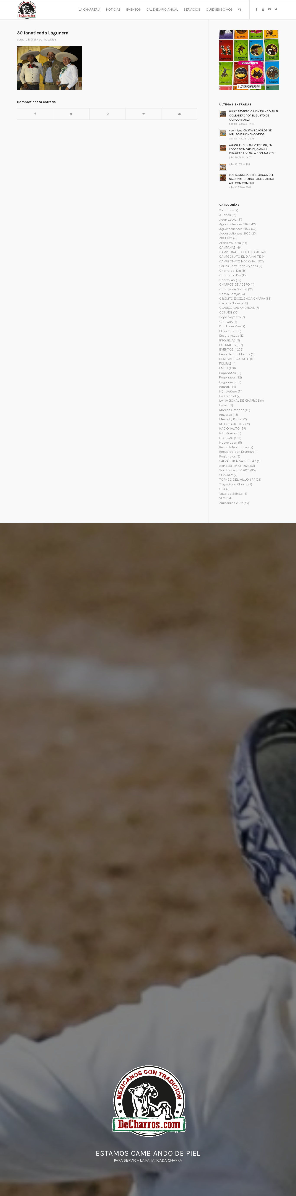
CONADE (225, 312)
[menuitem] (89, 9)
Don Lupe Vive (230, 326)
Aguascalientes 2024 (234, 229)
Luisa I (224, 405)
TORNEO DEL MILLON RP (237, 479)
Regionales (227, 456)
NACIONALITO (229, 428)
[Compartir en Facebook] (35, 114)
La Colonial (227, 396)
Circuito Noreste (231, 303)
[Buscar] (240, 9)
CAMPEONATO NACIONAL (238, 261)
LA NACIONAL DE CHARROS (239, 400)
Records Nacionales (234, 447)
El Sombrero (228, 331)
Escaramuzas (229, 335)
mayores (225, 414)
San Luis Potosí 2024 (234, 470)
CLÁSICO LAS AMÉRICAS (237, 307)
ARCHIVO (225, 238)
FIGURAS (225, 363)
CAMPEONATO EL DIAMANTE (240, 256)
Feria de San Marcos (234, 354)
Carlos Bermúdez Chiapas (238, 266)
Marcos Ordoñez (231, 410)
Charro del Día (230, 270)
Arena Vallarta (230, 242)
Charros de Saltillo (233, 289)
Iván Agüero (228, 391)
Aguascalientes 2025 (234, 233)
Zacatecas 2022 (231, 502)
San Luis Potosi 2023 (234, 465)
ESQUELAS (227, 340)
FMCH (223, 368)
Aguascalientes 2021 (234, 224)
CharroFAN (227, 280)
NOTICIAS (226, 438)
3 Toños (225, 215)
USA (222, 489)
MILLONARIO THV (231, 424)
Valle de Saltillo (231, 493)
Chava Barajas (230, 294)
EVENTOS (226, 349)
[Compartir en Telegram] (143, 114)
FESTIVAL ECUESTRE (234, 358)
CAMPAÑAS (227, 247)
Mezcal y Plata (230, 419)
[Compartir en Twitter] (71, 114)
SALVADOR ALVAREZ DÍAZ (237, 461)
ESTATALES (227, 345)
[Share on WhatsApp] (107, 114)
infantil (224, 386)
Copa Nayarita (230, 317)
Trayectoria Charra (233, 484)
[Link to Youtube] (269, 9)
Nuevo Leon (228, 442)
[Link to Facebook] (256, 9)
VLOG (223, 498)
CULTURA (226, 321)
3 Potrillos (226, 210)
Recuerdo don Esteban (236, 451)
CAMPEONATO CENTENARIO (239, 252)
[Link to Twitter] (276, 9)
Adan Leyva (228, 219)
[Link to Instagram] (263, 9)
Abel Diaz (50, 40)
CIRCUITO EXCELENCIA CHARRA (242, 298)
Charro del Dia (230, 275)
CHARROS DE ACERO (234, 284)
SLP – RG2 (226, 475)
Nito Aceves (228, 433)
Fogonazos (227, 373)
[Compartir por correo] (179, 114)
